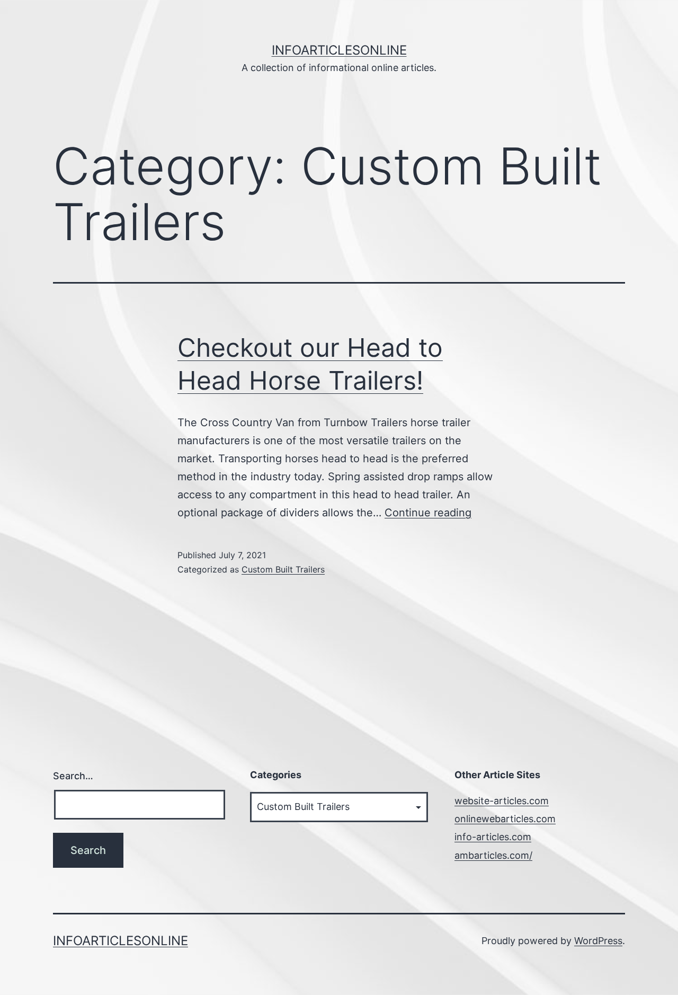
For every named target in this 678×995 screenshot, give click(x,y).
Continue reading (428, 512)
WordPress (598, 940)
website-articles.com (501, 800)
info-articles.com (492, 836)
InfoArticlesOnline (339, 50)
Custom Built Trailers (283, 569)
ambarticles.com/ (493, 855)
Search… (73, 775)
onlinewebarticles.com (505, 818)
